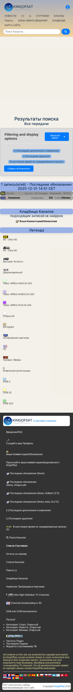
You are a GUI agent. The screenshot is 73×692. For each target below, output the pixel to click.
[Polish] (41, 675)
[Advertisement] (36, 75)
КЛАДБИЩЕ (58, 20)
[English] (5, 675)
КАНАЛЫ (59, 16)
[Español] (33, 675)
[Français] (9, 675)
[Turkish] (66, 675)
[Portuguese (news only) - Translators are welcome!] (29, 675)
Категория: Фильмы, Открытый (23, 630)
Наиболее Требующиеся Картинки (25, 586)
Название (14, 197)
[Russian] (5, 677)
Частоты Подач (14, 641)
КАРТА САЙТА (12, 25)
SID (51, 197)
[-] (30, 16)
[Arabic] (62, 675)
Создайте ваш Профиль (19, 443)
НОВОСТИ (10, 16)
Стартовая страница (44, 420)
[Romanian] (13, 677)
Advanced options (57, 136)
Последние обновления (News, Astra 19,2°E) (34, 501)
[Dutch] (13, 675)
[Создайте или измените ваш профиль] (68, 7)
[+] (22, 16)
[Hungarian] (17, 677)
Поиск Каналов (17, 537)
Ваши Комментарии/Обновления (38, 221)
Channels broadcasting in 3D (26, 603)
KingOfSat (59, 686)
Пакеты (9, 20)
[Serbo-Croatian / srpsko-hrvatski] (9, 677)
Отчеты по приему (16, 554)
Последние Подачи (17, 643)
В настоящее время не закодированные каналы (36, 161)
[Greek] (54, 675)
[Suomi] (58, 675)
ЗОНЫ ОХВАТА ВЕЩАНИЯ (32, 20)
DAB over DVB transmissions (21, 611)
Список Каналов (15, 562)
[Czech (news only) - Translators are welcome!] (45, 675)
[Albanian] (21, 677)
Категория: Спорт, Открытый (22, 624)
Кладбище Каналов (17, 578)
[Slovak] (50, 675)
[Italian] (37, 675)
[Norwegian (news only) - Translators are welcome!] (25, 675)
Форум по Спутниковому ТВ (21, 646)
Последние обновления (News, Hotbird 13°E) (34, 493)
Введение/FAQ (14, 432)
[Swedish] (21, 675)
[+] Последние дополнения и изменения (36, 150)
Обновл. (66, 197)
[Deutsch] (17, 675)
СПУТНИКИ (42, 16)
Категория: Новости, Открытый (23, 627)
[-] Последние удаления (36, 156)
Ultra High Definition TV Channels (31, 595)
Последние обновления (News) (27, 473)
